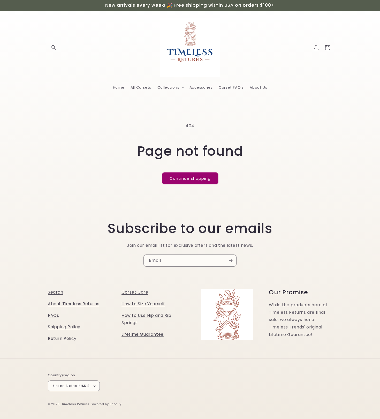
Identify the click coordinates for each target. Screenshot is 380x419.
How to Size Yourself (143, 304)
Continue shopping (190, 178)
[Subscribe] (230, 261)
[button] (53, 47)
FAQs (53, 315)
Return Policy (62, 338)
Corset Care (134, 292)
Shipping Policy (64, 327)
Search (55, 292)
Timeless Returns (75, 404)
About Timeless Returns (73, 304)
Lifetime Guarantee (142, 334)
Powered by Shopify (106, 404)
